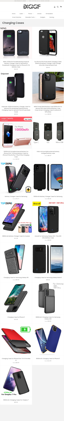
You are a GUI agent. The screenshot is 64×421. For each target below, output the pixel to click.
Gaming (51, 17)
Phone (30, 13)
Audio (21, 13)
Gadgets (42, 17)
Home (13, 13)
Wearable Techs (30, 17)
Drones (39, 13)
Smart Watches (16, 17)
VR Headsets (49, 13)
